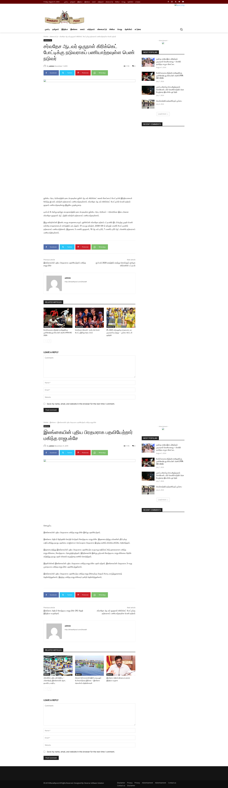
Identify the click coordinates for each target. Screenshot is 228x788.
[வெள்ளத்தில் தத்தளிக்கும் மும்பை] (148, 104)
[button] (181, 29)
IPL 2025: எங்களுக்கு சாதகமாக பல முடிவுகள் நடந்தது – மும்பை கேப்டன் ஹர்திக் (119, 332)
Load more (162, 114)
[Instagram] (172, 1)
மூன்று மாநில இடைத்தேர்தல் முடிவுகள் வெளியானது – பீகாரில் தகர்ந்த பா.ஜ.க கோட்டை (168, 61)
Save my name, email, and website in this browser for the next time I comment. (81, 404)
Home (46, 36)
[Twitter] (175, 1)
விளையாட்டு (54, 36)
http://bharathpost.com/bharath (76, 282)
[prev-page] (45, 341)
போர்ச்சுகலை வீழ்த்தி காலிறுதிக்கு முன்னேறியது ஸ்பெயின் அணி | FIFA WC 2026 (58, 332)
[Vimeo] (179, 1)
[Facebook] (168, 1)
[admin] (45, 66)
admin (51, 66)
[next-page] (49, 341)
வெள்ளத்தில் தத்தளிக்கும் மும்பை (169, 101)
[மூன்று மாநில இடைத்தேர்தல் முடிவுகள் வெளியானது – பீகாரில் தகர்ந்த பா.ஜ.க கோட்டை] (148, 62)
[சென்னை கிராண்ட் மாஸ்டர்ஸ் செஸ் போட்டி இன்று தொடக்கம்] (89, 318)
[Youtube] (182, 1)
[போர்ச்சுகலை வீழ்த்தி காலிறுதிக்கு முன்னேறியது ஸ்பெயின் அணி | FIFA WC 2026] (58, 318)
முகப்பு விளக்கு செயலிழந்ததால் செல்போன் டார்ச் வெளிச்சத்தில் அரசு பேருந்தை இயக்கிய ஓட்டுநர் (170, 89)
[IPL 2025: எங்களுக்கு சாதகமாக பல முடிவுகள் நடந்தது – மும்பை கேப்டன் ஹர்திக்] (120, 318)
